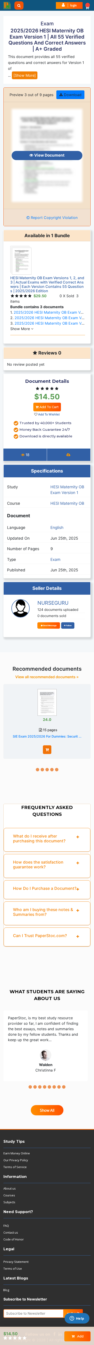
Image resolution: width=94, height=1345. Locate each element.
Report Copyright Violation (54, 217)
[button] (87, 5)
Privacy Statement (16, 1262)
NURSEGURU (52, 603)
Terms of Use (12, 1268)
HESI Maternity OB (67, 503)
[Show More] (24, 75)
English (56, 527)
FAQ (6, 1226)
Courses (9, 1195)
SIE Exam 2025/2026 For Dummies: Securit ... (47, 736)
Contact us (10, 1232)
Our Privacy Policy (15, 1160)
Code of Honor (13, 1239)
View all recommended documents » (47, 677)
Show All (47, 1110)
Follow (68, 625)
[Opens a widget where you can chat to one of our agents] (76, 1318)
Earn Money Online (16, 1153)
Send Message (50, 625)
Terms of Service (15, 1167)
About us (9, 1188)
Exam (55, 559)
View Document (49, 155)
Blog (6, 1290)
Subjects (9, 1202)
